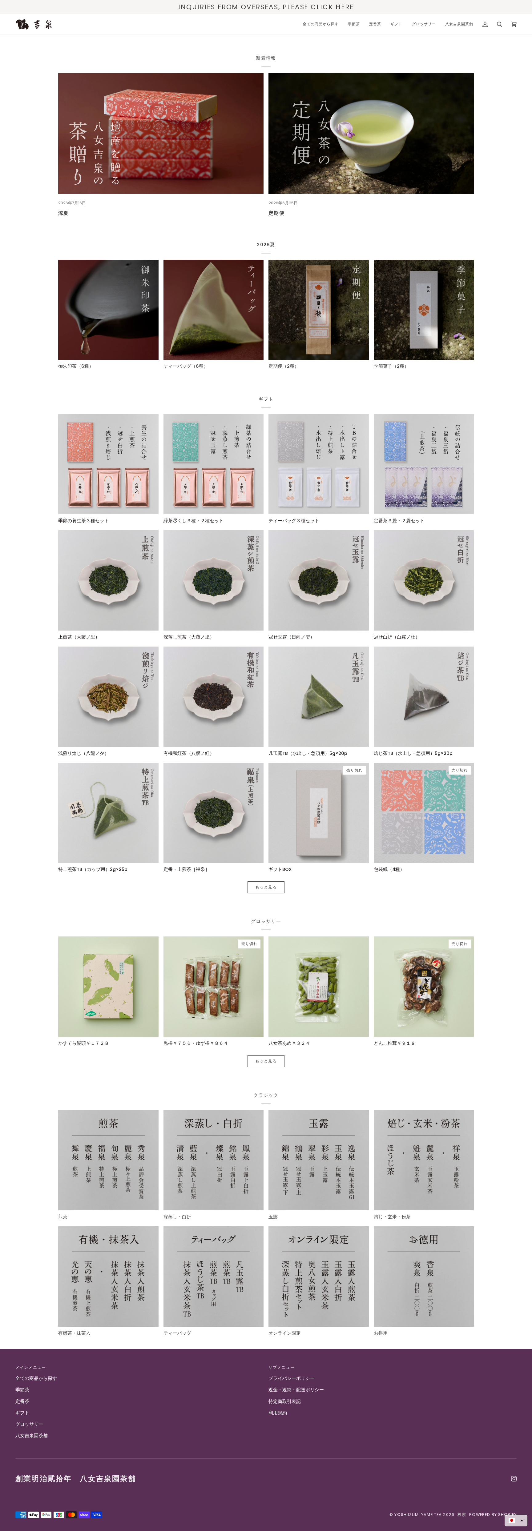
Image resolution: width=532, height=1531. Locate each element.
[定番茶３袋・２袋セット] (424, 464)
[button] (516, 1520)
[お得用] (424, 1276)
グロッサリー (29, 1424)
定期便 (276, 213)
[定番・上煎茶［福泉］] (213, 813)
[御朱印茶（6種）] (108, 310)
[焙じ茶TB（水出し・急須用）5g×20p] (424, 697)
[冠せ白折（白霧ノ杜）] (424, 580)
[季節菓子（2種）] (424, 310)
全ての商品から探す (36, 1378)
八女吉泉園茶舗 (31, 1436)
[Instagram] (514, 1478)
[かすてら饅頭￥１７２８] (108, 986)
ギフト (22, 1413)
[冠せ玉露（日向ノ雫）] (318, 580)
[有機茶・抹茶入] (108, 1276)
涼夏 (63, 213)
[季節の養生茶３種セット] (108, 464)
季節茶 (22, 1390)
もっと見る (266, 887)
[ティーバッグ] (213, 1276)
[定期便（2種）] (318, 310)
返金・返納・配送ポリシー (296, 1390)
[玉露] (318, 1160)
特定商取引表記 (284, 1401)
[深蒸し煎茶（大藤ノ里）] (213, 580)
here (345, 7)
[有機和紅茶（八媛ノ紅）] (213, 697)
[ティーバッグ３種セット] (318, 464)
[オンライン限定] (318, 1276)
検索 (461, 1514)
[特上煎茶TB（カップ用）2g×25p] (108, 813)
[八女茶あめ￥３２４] (318, 986)
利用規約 (277, 1413)
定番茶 (22, 1401)
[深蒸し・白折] (213, 1160)
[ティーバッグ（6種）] (213, 310)
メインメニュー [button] (30, 1367)
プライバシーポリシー (291, 1378)
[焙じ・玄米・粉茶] (424, 1160)
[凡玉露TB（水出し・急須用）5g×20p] (318, 697)
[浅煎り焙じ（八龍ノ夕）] (108, 697)
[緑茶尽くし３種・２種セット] (213, 464)
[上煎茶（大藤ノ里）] (108, 580)
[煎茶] (108, 1160)
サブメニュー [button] (281, 1367)
